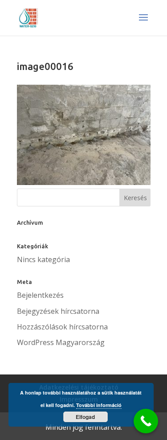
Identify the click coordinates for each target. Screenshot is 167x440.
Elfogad (85, 417)
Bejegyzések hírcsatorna (58, 311)
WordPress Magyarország (61, 342)
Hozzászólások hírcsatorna (62, 327)
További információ (99, 405)
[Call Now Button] (146, 421)
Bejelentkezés (40, 295)
